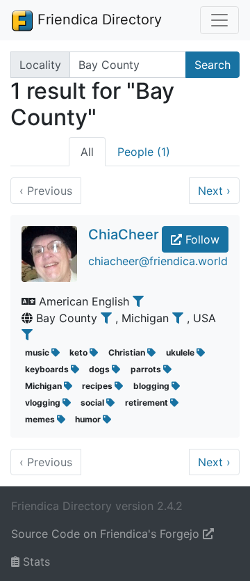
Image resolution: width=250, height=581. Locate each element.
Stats (34, 561)
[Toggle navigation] (219, 20)
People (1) (143, 152)
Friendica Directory (97, 19)
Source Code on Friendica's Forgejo (107, 534)
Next (214, 191)
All (87, 152)
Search (212, 65)
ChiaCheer (123, 234)
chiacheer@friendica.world (158, 261)
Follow (200, 239)
